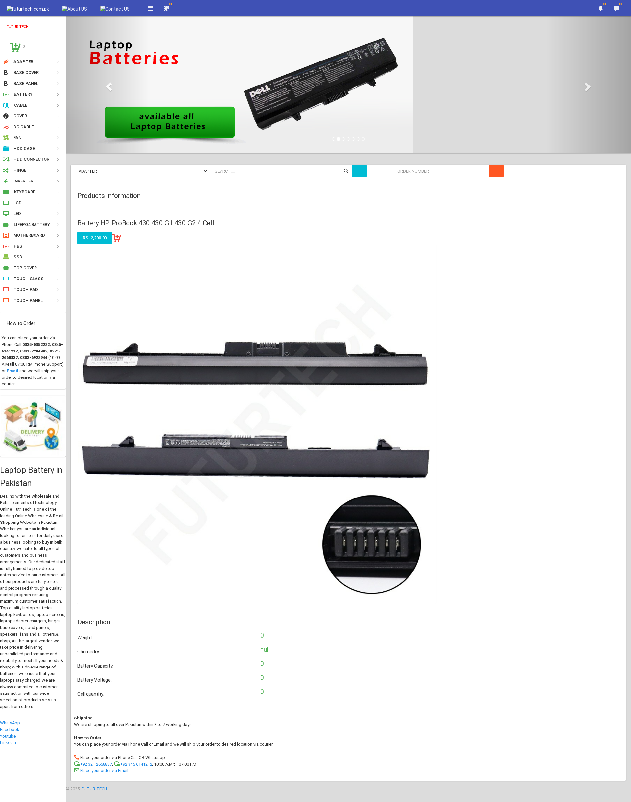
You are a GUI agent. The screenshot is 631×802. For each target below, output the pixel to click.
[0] (23, 46)
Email (12, 370)
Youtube (8, 736)
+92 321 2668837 (96, 764)
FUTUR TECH (94, 788)
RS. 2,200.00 (95, 237)
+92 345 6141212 (136, 764)
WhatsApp (10, 722)
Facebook (9, 729)
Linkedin (8, 742)
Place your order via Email (104, 770)
